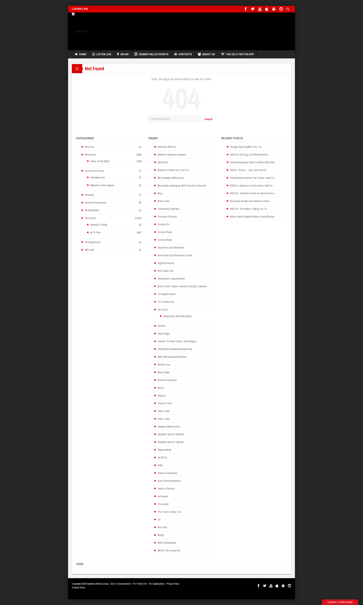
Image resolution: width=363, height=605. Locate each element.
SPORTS (162, 457)
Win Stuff (162, 527)
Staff (159, 465)
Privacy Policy (164, 403)
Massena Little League (102, 185)
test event (162, 496)
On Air (124, 54)
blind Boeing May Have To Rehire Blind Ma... (253, 162)
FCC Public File (165, 302)
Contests (185, 54)
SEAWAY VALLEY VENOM (170, 434)
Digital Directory (165, 263)
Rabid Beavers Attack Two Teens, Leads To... (253, 178)
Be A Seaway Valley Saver (170, 178)
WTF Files (95, 232)
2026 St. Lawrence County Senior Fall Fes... (252, 185)
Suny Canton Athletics (169, 481)
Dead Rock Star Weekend (170, 247)
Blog (159, 193)
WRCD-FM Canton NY (168, 550)
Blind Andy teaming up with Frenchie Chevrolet (181, 185)
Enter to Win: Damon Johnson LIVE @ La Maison (182, 286)
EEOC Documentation (120, 583)
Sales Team (163, 411)
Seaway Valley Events (153, 54)
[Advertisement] (222, 30)
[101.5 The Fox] (80, 31)
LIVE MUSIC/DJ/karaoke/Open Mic (174, 349)
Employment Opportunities (171, 278)
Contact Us (163, 224)
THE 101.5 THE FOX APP (240, 54)
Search (209, 119)
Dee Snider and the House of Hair (174, 255)
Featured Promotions (95, 202)
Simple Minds (164, 450)
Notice (160, 388)
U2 (158, 519)
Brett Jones (163, 201)
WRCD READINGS (166, 543)
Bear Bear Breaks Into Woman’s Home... (250, 201)
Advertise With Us (166, 147)
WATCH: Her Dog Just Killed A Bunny (249, 154)
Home (82, 54)
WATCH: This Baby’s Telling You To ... (249, 209)
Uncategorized (92, 242)
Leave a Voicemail (340, 602)
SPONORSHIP (92, 210)
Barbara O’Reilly (98, 224)
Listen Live (103, 54)
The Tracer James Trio (169, 512)
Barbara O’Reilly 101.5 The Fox (173, 170)
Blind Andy (90, 154)
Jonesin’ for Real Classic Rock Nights (176, 341)
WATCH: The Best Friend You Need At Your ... (253, 193)
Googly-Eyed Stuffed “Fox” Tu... (246, 147)
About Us (208, 54)
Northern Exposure (167, 380)
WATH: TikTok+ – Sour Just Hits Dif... (249, 170)
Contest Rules (164, 232)
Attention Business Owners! (171, 154)
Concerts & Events (94, 171)
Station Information (167, 473)
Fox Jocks (162, 309)
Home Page (163, 333)
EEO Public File (165, 271)
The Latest (90, 218)
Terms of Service (166, 488)
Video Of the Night (100, 161)
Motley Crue (163, 364)
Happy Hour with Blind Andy (177, 316)
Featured (89, 195)
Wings (160, 535)
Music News (163, 372)
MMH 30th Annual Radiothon (172, 357)
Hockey (161, 326)
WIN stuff (89, 250)
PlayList (161, 395)
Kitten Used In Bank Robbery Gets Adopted (252, 216)
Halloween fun (97, 177)
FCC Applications (166, 294)
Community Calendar (168, 209)
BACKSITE (162, 162)
